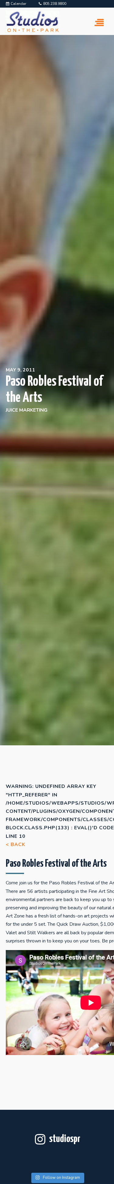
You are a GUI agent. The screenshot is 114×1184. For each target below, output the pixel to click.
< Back (15, 844)
